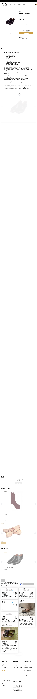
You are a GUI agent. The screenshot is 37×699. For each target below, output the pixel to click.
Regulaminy (26, 664)
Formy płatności (27, 668)
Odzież (3, 665)
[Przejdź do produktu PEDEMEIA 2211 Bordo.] (15, 501)
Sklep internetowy (17, 697)
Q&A (14, 668)
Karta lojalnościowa (5, 682)
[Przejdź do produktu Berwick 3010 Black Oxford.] (15, 558)
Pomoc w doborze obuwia (17, 667)
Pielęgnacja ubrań (16, 665)
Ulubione (25, 675)
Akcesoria (4, 667)
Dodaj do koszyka (26, 33)
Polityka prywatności (27, 665)
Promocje (3, 670)
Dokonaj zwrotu (26, 672)
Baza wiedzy (15, 664)
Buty (3, 664)
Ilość (20, 29)
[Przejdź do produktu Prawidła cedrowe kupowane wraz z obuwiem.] (12, 530)
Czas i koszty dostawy (28, 667)
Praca (3, 683)
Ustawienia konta (27, 673)
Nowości (3, 668)
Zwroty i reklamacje (27, 670)
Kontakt (3, 685)
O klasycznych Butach (6, 680)
